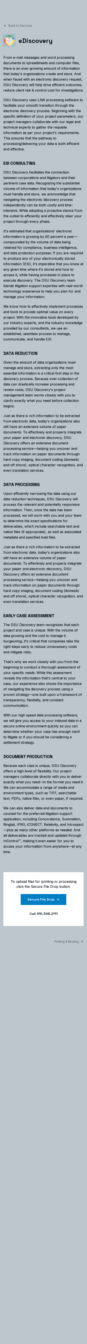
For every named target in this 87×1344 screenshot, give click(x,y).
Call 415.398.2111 (44, 913)
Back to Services (20, 25)
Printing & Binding (66, 941)
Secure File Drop (40, 899)
